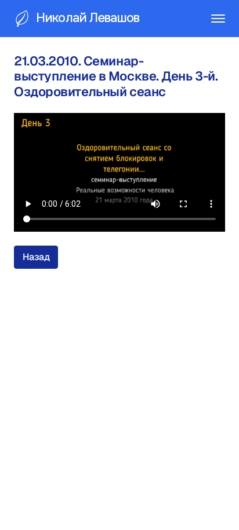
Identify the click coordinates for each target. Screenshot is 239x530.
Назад (36, 257)
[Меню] (218, 18)
